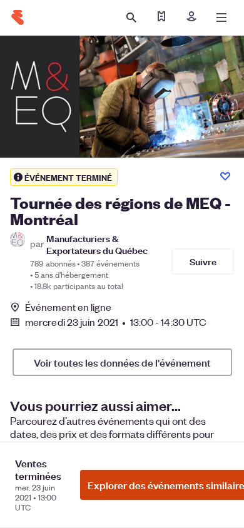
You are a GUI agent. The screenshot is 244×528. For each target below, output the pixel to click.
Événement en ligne (68, 307)
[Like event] (225, 176)
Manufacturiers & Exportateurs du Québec (97, 244)
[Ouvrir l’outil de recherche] (131, 17)
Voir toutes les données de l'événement (122, 362)
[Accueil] (17, 17)
